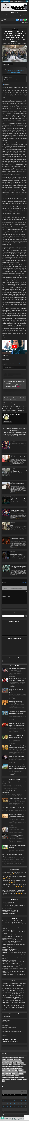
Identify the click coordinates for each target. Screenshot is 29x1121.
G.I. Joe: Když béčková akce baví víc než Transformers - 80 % (17, 457)
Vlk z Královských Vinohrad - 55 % (16, 971)
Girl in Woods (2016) (13, 966)
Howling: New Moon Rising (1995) (15, 920)
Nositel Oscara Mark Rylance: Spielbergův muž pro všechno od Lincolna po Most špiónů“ (18, 567)
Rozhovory (21, 1074)
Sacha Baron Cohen (10, 412)
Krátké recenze (19, 1066)
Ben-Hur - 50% (11, 947)
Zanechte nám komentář (21, 43)
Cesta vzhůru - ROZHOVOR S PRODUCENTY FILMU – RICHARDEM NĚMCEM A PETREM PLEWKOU (13, 1005)
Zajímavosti (17, 547)
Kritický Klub (4, 1066)
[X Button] (17, 20)
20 (14, 1106)
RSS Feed (4, 1021)
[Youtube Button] (23, 20)
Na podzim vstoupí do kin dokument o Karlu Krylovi (12, 999)
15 (21, 1103)
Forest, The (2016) (12, 960)
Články (3, 1081)
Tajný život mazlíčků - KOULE (15, 922)
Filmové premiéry (18, 1061)
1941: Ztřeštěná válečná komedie (17, 668)
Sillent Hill (10, 908)
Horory (3, 1064)
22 (21, 1106)
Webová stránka (8, 421)
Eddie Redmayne (13, 408)
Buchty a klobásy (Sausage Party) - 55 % (17, 952)
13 (14, 1103)
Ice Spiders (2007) (12, 942)
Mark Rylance (16, 410)
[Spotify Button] (25, 20)
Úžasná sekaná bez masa (14, 972)
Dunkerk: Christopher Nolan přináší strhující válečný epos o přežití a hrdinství (18, 511)
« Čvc (3, 1114)
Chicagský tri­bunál (19, 363)
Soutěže (7, 1075)
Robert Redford (11, 930)
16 (25, 1103)
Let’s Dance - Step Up (13, 910)
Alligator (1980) (11, 938)
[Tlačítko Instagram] (22, 20)
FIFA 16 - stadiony (13, 1002)
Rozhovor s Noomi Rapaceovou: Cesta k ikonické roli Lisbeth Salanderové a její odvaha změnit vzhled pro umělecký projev (13, 892)
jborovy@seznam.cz (13, 1041)
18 (7, 1106)
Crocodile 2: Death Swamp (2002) (15, 936)
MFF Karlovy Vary (5, 1068)
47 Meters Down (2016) (19, 1000)
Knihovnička (23, 1064)
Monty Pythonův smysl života (16, 756)
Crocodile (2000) (12, 935)
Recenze (3, 1072)
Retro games (14, 1074)
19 (10, 1106)
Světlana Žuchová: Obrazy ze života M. (17, 965)
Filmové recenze (15, 29)
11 (7, 1103)
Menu (4, 20)
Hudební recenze (16, 1064)
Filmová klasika (10, 1059)
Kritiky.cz (14, 12)
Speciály (12, 1075)
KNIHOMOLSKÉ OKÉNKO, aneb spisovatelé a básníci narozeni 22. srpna (17, 816)
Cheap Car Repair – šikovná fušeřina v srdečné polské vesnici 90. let (17, 691)
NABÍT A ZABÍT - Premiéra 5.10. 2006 (16, 907)
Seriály (3, 1075)
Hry (7, 1064)
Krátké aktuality (12, 1066)
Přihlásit (4, 1016)
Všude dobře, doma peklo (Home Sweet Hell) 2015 (14, 876)
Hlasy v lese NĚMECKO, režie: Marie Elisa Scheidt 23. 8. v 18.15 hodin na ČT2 (13, 995)
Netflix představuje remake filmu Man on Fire (18, 444)
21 (18, 1106)
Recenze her (9, 1072)
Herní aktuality (20, 1063)
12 (10, 1103)
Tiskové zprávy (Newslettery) (8, 1077)
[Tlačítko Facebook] (18, 20)
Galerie (14, 1063)
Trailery (16, 1077)
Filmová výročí (17, 1059)
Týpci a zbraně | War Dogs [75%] (15, 941)
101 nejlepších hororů (13, 1057)
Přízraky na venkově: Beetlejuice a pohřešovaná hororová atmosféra (16, 554)
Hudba (10, 1064)
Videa (3, 1079)
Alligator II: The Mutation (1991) (15, 939)
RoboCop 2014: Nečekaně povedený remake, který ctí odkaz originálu (18, 471)
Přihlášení (24, 582)
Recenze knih (15, 1072)
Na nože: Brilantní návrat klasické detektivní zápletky (18, 525)
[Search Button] (26, 20)
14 (18, 1103)
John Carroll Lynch (21, 408)
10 (3, 1103)
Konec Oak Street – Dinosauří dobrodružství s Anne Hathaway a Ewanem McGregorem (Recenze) (17, 766)
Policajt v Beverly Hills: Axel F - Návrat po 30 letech (18, 499)
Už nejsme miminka (12, 949)
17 (3, 1106)
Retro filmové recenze (19, 464)
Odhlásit (8, 1016)
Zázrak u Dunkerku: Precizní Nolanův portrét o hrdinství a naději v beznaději (17, 484)
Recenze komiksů (22, 1072)
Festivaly (4, 1059)
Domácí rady (21, 1057)
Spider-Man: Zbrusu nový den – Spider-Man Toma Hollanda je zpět (17, 725)
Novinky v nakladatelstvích (15, 1068)
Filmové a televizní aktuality (20, 451)
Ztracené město (11, 913)
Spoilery (16, 1075)
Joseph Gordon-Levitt (7, 410)
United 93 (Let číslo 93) (13, 911)
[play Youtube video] (14, 347)
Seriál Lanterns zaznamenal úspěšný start (13, 861)
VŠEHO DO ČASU (13, 828)
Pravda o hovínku (6, 993)
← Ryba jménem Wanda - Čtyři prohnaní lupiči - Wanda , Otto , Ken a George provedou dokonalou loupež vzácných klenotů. (14, 434)
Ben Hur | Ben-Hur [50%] (13, 950)
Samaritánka (11, 902)
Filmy (11, 1063)
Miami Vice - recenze (13, 903)
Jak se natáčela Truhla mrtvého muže (16, 905)
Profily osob (14, 1070)
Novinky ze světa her (6, 1070)
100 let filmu (4, 1057)
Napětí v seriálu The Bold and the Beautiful (13, 807)
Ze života (24, 1079)
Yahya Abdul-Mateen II (21, 412)
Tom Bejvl (5, 43)
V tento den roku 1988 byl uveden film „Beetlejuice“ (17, 539)
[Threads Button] (20, 20)
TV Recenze (21, 1077)
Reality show (20, 1070)
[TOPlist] (4, 1087)
